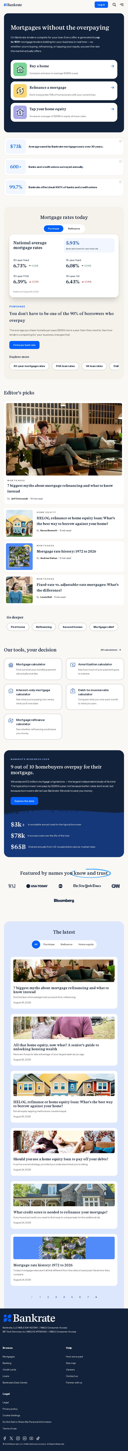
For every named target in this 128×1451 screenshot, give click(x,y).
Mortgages (9, 1356)
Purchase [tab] (53, 228)
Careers (70, 1369)
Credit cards (9, 1369)
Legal (6, 1402)
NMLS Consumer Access (53, 1327)
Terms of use (10, 1428)
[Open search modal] (114, 4)
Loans (6, 1376)
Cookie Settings (11, 1415)
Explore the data (24, 801)
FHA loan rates (65, 366)
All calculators (109, 649)
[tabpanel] (64, 291)
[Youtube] (31, 1438)
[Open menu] (121, 4)
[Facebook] (5, 1438)
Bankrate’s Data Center (15, 1382)
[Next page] (96, 1297)
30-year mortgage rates (29, 366)
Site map (71, 1363)
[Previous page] (32, 1297)
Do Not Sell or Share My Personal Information (27, 1421)
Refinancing (44, 627)
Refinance (66, 944)
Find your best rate (24, 344)
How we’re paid (74, 1356)
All (36, 944)
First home (18, 627)
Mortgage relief (104, 627)
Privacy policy (10, 1408)
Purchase (49, 944)
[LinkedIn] (25, 1438)
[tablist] (64, 228)
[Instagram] (18, 1438)
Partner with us (74, 1382)
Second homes (72, 627)
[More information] (120, 141)
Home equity (86, 944)
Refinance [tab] (74, 228)
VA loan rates (94, 366)
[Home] (14, 4)
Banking (7, 1363)
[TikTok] (38, 1438)
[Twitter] (11, 1438)
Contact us (72, 1376)
